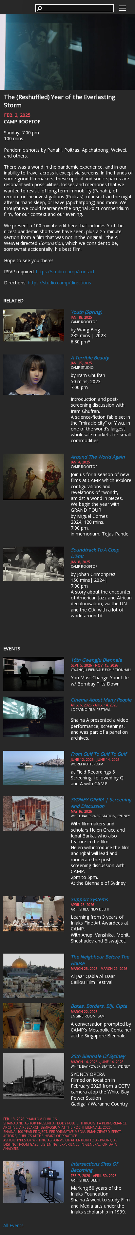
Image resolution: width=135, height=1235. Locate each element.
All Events (13, 1225)
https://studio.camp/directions (59, 282)
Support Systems (89, 899)
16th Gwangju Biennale (96, 660)
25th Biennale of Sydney (98, 1056)
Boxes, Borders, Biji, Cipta (99, 1006)
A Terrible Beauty (90, 357)
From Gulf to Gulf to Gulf (98, 754)
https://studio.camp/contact (65, 271)
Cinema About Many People (101, 700)
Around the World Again (98, 457)
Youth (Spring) (86, 312)
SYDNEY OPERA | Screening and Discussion (101, 802)
